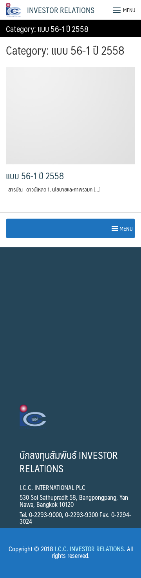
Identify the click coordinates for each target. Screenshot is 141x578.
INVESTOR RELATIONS (60, 10)
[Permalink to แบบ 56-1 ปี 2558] (70, 115)
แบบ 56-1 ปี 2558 (35, 175)
